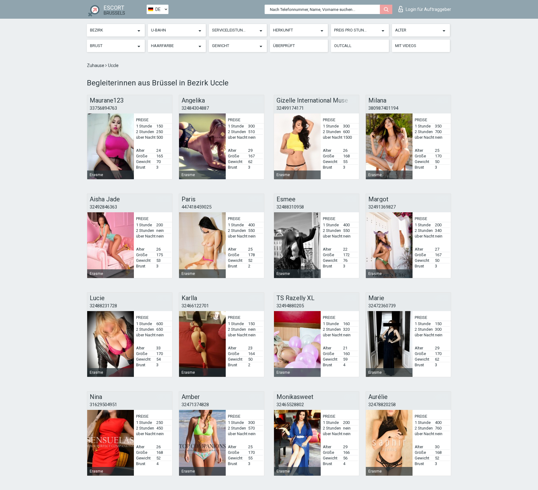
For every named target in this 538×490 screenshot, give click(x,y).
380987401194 (383, 108)
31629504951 (103, 404)
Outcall (343, 45)
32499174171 (290, 108)
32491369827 (382, 207)
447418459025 (196, 207)
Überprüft (284, 45)
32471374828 (195, 404)
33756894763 (103, 108)
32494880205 (290, 306)
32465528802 (290, 404)
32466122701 (195, 306)
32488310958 (290, 207)
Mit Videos (405, 45)
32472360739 (382, 306)
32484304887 (195, 108)
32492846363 (103, 207)
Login (428, 9)
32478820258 (382, 404)
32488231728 (103, 306)
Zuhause (96, 65)
